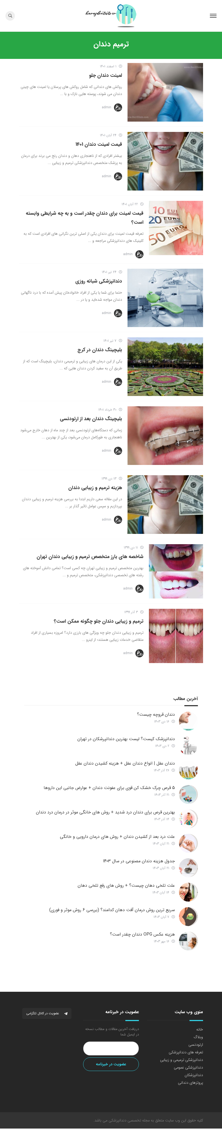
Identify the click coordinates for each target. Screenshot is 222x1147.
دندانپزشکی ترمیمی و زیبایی (181, 1060)
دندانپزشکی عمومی (188, 1067)
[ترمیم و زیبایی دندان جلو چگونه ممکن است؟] (176, 636)
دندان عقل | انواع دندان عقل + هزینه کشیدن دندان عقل (125, 763)
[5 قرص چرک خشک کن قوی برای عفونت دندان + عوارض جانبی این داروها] (188, 794)
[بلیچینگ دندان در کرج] (165, 366)
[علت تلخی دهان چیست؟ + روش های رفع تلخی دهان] (188, 892)
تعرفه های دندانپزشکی (186, 1052)
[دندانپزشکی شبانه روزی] (165, 298)
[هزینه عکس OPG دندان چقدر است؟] (188, 940)
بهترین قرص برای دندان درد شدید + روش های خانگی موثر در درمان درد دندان (105, 812)
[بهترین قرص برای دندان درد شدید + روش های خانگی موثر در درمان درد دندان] (188, 818)
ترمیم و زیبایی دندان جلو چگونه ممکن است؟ (98, 621)
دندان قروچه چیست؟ (156, 714)
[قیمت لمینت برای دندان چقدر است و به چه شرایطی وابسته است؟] (176, 228)
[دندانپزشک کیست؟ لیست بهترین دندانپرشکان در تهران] (188, 745)
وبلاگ (198, 1037)
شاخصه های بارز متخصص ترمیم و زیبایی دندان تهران (90, 556)
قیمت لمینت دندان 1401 (99, 144)
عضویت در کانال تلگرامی (43, 1013)
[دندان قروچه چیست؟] (188, 721)
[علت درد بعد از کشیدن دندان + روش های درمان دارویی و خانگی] (188, 843)
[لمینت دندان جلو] (165, 92)
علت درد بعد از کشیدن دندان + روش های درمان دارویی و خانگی (117, 836)
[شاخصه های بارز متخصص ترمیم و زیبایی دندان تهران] (176, 571)
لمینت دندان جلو (105, 75)
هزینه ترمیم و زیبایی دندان (95, 488)
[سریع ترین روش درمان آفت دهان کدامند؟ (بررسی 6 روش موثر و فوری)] (188, 916)
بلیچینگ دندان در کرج (99, 350)
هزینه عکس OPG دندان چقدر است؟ (142, 934)
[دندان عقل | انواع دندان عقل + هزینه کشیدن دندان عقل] (188, 770)
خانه (199, 1029)
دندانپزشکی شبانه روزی (98, 281)
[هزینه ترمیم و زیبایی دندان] (165, 504)
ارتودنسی (195, 1045)
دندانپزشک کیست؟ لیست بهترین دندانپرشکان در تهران (126, 739)
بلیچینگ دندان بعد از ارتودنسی (91, 419)
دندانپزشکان (194, 1075)
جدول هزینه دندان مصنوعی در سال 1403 (139, 861)
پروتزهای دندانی (190, 1083)
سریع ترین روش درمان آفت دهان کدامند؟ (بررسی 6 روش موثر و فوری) (112, 910)
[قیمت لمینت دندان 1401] (165, 161)
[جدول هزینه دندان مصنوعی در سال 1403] (188, 867)
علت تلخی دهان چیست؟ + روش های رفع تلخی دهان (126, 885)
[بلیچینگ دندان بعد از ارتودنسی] (165, 435)
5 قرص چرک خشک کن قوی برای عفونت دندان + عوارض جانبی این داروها (109, 787)
